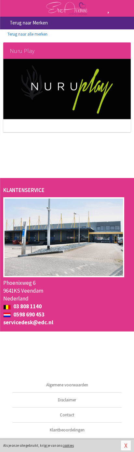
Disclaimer (67, 400)
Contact (67, 415)
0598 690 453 (28, 314)
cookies (68, 445)
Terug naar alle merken (27, 34)
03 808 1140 (27, 306)
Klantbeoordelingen (67, 430)
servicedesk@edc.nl (28, 322)
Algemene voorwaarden (67, 385)
